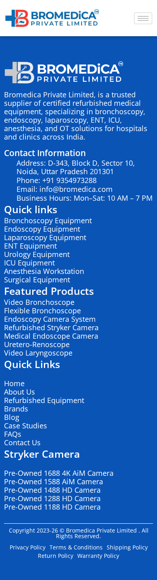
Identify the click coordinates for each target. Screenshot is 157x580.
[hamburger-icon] (143, 18)
